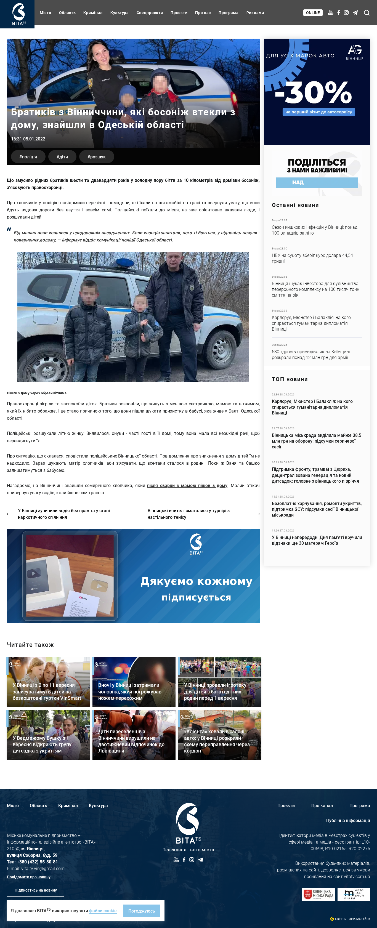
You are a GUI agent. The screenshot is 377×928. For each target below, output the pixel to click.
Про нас (203, 12)
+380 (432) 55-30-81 (37, 862)
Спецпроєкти (150, 12)
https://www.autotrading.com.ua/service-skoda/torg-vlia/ (317, 92)
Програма (229, 12)
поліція (29, 156)
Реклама (255, 12)
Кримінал (93, 12)
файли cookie (103, 910)
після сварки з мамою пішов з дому (187, 485)
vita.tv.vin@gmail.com (43, 868)
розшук (98, 156)
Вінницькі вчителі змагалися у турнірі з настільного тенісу (189, 513)
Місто (45, 12)
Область (67, 12)
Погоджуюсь (141, 911)
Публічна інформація (348, 820)
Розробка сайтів (359, 919)
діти (63, 156)
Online (313, 12)
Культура (119, 12)
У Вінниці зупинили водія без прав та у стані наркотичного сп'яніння (64, 513)
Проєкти (179, 12)
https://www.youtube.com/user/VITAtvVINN (133, 576)
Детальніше (317, 227)
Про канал (322, 805)
